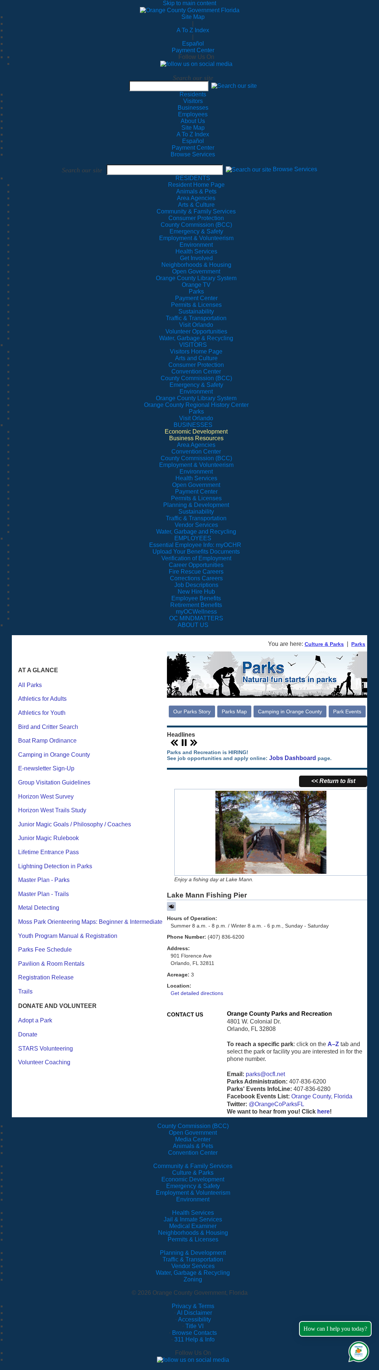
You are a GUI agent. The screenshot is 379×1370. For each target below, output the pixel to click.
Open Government (193, 1132)
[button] (234, 86)
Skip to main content (189, 3)
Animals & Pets (193, 1146)
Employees (193, 114)
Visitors (193, 101)
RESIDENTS (192, 178)
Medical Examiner (193, 1226)
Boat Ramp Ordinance (47, 740)
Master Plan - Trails (43, 894)
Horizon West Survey (46, 796)
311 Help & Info (194, 1339)
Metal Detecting (38, 908)
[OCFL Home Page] (189, 10)
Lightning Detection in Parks (55, 866)
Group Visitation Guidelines (54, 782)
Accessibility (194, 1319)
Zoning (193, 1279)
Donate (27, 1034)
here (323, 1111)
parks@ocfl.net (265, 1074)
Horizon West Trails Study (52, 810)
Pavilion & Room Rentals (51, 964)
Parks (358, 644)
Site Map (193, 17)
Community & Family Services (196, 211)
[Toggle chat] (357, 1350)
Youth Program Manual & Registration (67, 936)
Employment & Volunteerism (193, 1193)
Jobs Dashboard (292, 758)
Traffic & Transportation (192, 1259)
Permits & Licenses (193, 1239)
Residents (193, 94)
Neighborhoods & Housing (193, 1233)
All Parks (30, 685)
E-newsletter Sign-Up (46, 768)
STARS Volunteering (45, 1048)
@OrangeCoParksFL (276, 1104)
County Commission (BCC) (193, 1126)
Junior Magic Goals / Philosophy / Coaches (74, 824)
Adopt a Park (35, 1020)
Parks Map (234, 711)
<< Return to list (333, 781)
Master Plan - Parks (44, 880)
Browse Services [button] (295, 169)
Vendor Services (193, 1266)
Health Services (193, 1213)
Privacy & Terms (193, 1306)
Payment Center (193, 50)
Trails (25, 991)
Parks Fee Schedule (45, 949)
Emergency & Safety (193, 1186)
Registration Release (46, 977)
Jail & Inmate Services (193, 1219)
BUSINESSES (193, 425)
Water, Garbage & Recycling (193, 1273)
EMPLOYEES (192, 538)
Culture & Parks (324, 644)
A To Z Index (193, 30)
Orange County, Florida (321, 1096)
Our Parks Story (192, 711)
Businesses (193, 108)
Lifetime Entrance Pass (48, 852)
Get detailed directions (197, 993)
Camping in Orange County (54, 755)
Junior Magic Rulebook (48, 838)
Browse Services (193, 154)
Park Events (347, 711)
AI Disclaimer (194, 1313)
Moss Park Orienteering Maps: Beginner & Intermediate (90, 922)
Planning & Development (193, 1253)
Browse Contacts (194, 1333)
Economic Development (192, 1179)
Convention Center (193, 1153)
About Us (193, 121)
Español (193, 43)
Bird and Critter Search (48, 727)
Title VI (194, 1326)
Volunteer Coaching (44, 1062)
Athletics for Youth (42, 713)
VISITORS (193, 345)
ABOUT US (193, 625)
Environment (192, 1199)
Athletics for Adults (42, 699)
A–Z (333, 1044)
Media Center (193, 1139)
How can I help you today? (335, 1329)
